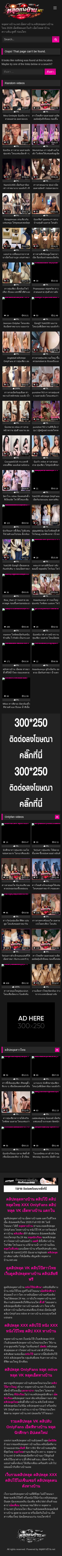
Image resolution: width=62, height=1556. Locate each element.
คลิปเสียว (19, 1233)
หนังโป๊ (29, 1354)
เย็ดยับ (43, 1346)
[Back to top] (52, 1547)
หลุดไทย (18, 1451)
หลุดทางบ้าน (26, 1226)
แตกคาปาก (27, 1390)
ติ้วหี (42, 1302)
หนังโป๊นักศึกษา (34, 1287)
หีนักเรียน (19, 1394)
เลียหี (22, 1448)
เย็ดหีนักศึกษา (48, 1291)
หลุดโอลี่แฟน (11, 1248)
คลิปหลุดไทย (11, 1402)
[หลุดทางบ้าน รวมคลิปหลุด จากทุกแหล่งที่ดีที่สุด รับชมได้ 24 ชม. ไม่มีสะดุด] (25, 12)
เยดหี (35, 1241)
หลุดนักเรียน (35, 1237)
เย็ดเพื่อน (15, 1505)
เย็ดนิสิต (52, 1440)
